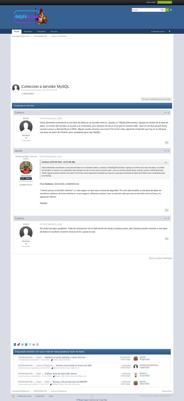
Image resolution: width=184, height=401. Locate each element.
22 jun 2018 (144, 384)
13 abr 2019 (144, 368)
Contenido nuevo (158, 31)
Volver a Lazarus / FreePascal (160, 258)
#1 (166, 113)
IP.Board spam (82, 400)
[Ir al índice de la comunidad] (61, 17)
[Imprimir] (33, 344)
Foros (16, 31)
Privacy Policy (167, 391)
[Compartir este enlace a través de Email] (30, 344)
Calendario (41, 31)
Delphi (38, 357)
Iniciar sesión (151, 2)
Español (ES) (40, 396)
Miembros (28, 31)
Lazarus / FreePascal (44, 366)
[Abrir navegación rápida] (169, 32)
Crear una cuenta (165, 2)
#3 (166, 218)
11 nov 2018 (144, 376)
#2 (166, 151)
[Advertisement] (92, 60)
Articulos (54, 31)
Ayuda (51, 396)
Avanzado (171, 10)
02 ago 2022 (145, 359)
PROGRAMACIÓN (25, 357)
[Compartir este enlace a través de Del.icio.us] (19, 344)
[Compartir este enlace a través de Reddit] (22, 344)
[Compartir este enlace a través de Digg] (15, 344)
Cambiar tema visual (24, 396)
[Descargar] (37, 344)
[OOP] (47, 382)
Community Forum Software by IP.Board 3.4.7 (156, 396)
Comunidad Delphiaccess (21, 391)
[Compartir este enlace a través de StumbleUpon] (26, 344)
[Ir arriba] (92, 397)
